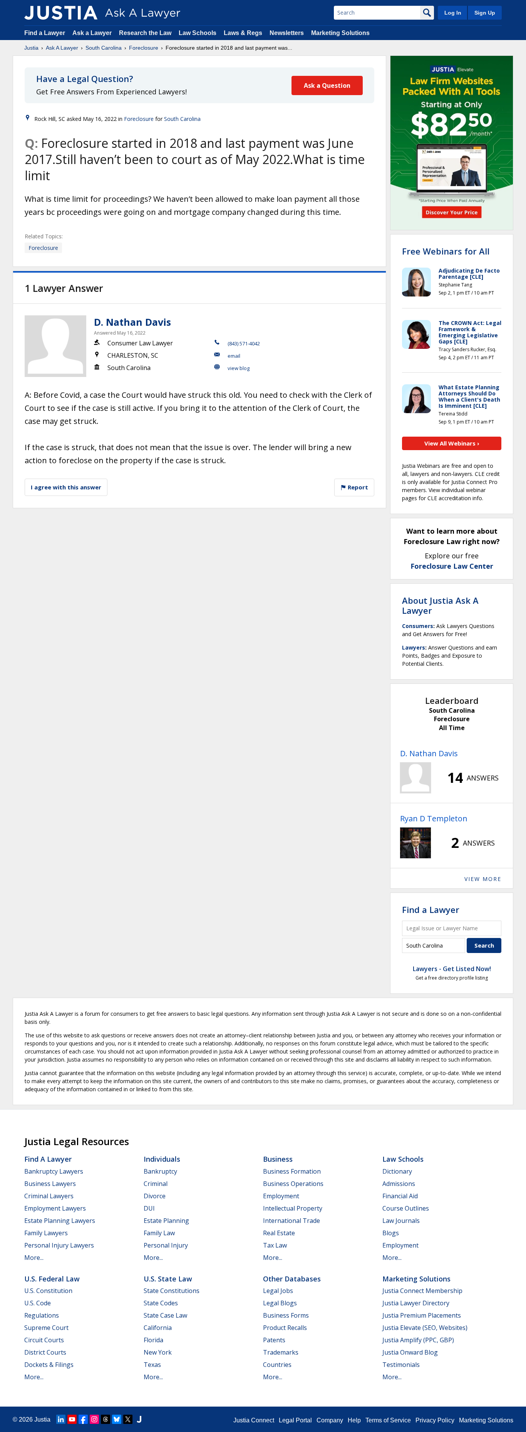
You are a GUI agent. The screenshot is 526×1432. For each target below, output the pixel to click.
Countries (277, 1364)
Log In (452, 13)
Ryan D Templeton (433, 818)
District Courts (45, 1352)
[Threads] (105, 1419)
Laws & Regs (243, 33)
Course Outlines (405, 1208)
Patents (274, 1340)
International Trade (291, 1220)
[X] (127, 1419)
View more (482, 879)
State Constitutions (171, 1290)
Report (357, 487)
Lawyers (413, 647)
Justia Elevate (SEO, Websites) (424, 1327)
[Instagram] (94, 1419)
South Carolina (103, 48)
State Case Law (165, 1315)
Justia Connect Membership (422, 1290)
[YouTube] (72, 1419)
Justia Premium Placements (421, 1315)
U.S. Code (37, 1303)
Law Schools (197, 33)
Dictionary (397, 1171)
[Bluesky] (116, 1419)
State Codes (161, 1303)
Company (330, 1420)
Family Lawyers (46, 1233)
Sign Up (484, 13)
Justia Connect (253, 1420)
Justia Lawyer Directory (415, 1303)
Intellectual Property (292, 1208)
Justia (31, 48)
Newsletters (287, 33)
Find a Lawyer (44, 33)
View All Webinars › (451, 443)
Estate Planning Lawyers (59, 1220)
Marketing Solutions (340, 33)
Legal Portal (295, 1420)
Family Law (159, 1233)
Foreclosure (143, 48)
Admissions (398, 1183)
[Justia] (60, 13)
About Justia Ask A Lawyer (440, 605)
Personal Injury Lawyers (59, 1245)
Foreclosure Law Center (451, 566)
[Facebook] (83, 1419)
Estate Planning (166, 1220)
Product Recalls (285, 1327)
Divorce (155, 1196)
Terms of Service (388, 1420)
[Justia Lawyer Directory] (139, 1419)
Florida (153, 1340)
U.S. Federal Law (52, 1278)
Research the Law (145, 33)
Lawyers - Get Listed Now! (452, 969)
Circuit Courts (44, 1340)
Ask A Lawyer (62, 48)
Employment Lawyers (55, 1208)
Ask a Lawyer (92, 33)
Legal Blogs (280, 1303)
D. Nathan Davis (132, 321)
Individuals (162, 1159)
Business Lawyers (50, 1183)
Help (354, 1420)
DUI (149, 1208)
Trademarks (280, 1352)
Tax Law (275, 1245)
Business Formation (292, 1171)
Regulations (41, 1315)
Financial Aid (400, 1196)
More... (34, 1257)
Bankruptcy (160, 1171)
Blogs (390, 1233)
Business (278, 1159)
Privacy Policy (434, 1420)
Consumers (417, 626)
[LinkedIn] (60, 1419)
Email (234, 355)
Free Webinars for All (445, 251)
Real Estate (279, 1233)
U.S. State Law (168, 1278)
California (158, 1327)
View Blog (239, 368)
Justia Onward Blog (410, 1352)
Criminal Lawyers (49, 1196)
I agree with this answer (66, 487)
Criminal (156, 1183)
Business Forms (286, 1315)
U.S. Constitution (48, 1290)
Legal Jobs (278, 1290)
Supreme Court (46, 1327)
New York (158, 1352)
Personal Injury (166, 1245)
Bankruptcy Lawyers (53, 1171)
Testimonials (401, 1364)
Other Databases (292, 1278)
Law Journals (401, 1220)
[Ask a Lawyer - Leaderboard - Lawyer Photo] (415, 777)
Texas (152, 1364)
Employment (281, 1196)
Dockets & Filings (49, 1364)
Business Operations (293, 1183)
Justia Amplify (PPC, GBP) (418, 1340)
